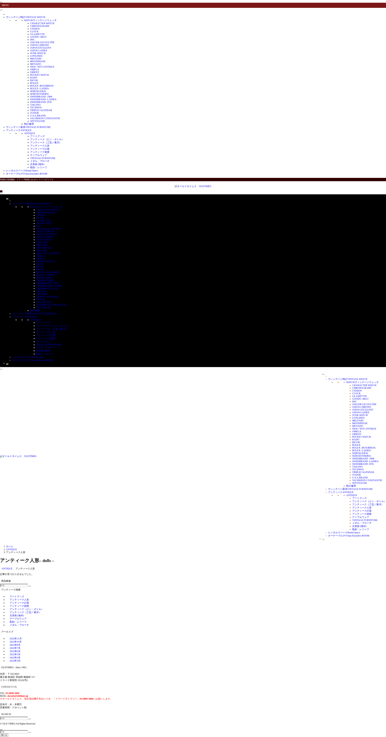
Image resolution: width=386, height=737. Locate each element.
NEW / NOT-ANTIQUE (42, 66)
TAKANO (35, 104)
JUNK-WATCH (38, 53)
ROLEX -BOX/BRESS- (42, 85)
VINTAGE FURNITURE (42, 158)
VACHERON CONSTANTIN (45, 118)
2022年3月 (15, 660)
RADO (33, 77)
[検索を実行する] (29, 586)
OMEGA (34, 69)
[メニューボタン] (1, 192)
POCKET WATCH (39, 75)
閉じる (4, 735)
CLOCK (34, 31)
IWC (32, 39)
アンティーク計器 (39, 149)
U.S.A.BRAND (38, 115)
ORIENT (34, 72)
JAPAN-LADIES (38, 50)
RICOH (34, 80)
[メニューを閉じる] (1, 2)
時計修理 (29, 124)
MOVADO (35, 64)
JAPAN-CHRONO (39, 45)
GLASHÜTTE (37, 34)
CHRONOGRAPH (39, 26)
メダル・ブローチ (39, 161)
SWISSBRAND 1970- (41, 102)
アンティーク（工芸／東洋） (46, 142)
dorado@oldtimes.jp (17, 696)
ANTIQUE (29, 133)
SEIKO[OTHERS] (39, 94)
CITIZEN (35, 28)
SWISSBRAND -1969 (41, 96)
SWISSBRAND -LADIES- (43, 99)
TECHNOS (36, 107)
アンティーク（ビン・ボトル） (47, 139)
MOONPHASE (38, 61)
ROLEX (34, 83)
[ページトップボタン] (1, 729)
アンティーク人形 (39, 145)
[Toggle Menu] (7, 198)
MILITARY (36, 58)
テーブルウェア (38, 155)
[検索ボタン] (7, 364)
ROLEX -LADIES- (39, 88)
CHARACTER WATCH (42, 23)
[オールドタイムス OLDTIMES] (193, 186)
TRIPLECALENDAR (41, 110)
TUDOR (34, 113)
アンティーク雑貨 (39, 152)
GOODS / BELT (38, 37)
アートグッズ (37, 136)
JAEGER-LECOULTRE (42, 42)
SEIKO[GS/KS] (38, 91)
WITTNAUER (37, 121)
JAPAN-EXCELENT (40, 47)
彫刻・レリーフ (38, 167)
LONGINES (36, 56)
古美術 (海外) (37, 164)
